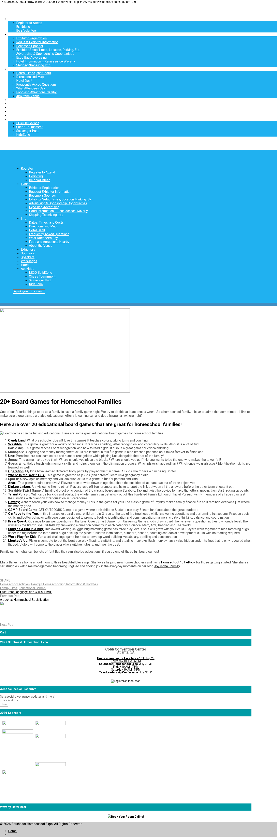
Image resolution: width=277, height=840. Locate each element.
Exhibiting (23, 27)
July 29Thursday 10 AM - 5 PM (126, 660)
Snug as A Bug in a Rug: (26, 529)
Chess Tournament (29, 127)
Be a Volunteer (26, 30)
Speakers (15, 108)
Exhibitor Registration (31, 38)
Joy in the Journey (167, 566)
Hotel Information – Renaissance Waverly (45, 61)
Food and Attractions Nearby (36, 92)
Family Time (8, 588)
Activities (14, 119)
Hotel (12, 115)
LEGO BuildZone (27, 123)
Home (12, 831)
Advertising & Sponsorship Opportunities (45, 54)
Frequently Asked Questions (36, 84)
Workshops (16, 111)
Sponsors (15, 104)
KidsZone (23, 135)
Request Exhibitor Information (37, 42)
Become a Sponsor (29, 46)
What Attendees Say (30, 88)
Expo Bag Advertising (31, 57)
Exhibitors (15, 100)
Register (14, 19)
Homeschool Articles (15, 584)
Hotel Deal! (24, 81)
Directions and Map (30, 77)
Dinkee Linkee (19, 487)
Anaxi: (12, 483)
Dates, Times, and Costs (33, 73)
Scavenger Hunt (27, 131)
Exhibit (13, 34)
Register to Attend (29, 23)
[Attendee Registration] (126, 681)
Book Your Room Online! (127, 816)
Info (11, 69)
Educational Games (32, 588)
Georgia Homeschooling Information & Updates (64, 584)
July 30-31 (126, 672)
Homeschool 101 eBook (178, 562)
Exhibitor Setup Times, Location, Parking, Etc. (48, 50)
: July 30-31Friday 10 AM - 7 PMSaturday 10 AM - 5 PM (125, 666)
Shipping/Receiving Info (33, 65)
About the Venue (28, 96)
